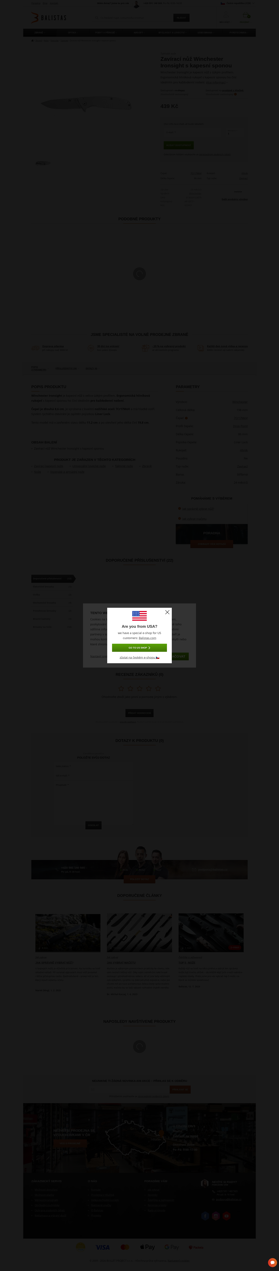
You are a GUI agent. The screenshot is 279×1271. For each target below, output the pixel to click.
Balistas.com (147, 638)
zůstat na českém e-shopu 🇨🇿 (139, 657)
